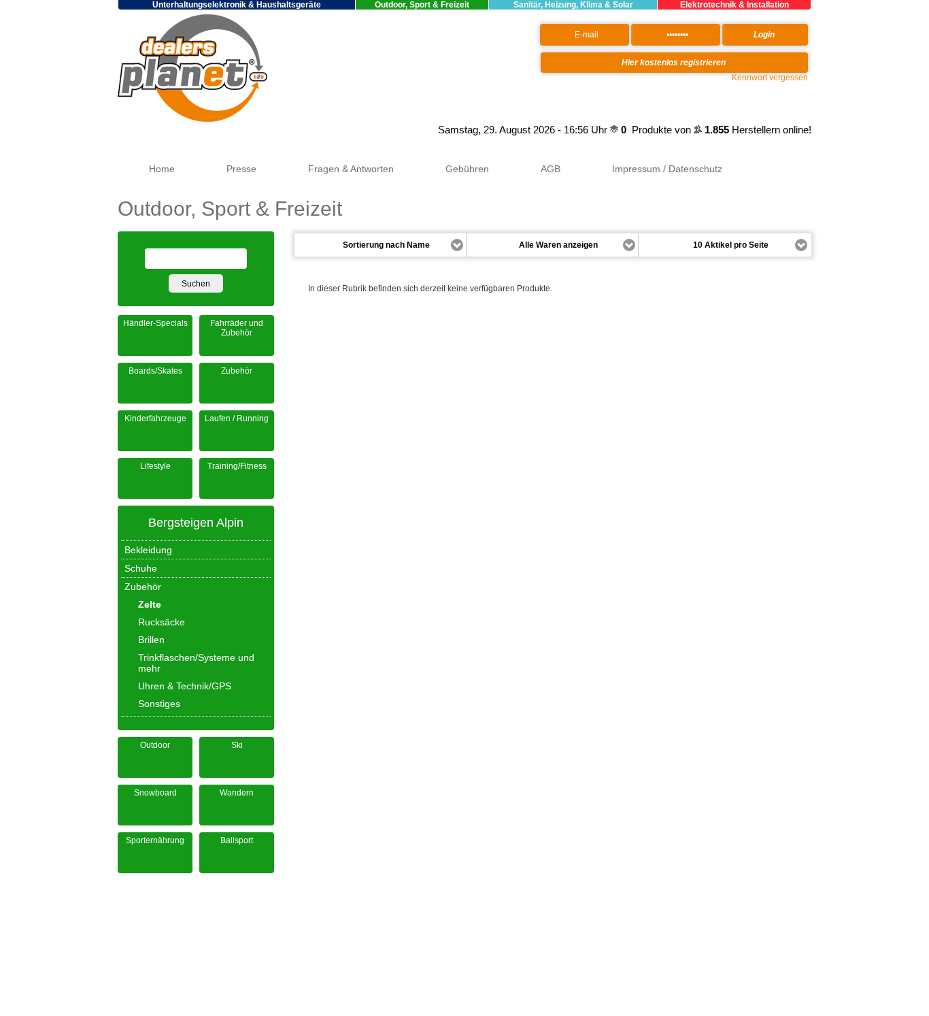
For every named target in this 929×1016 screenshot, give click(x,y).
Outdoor (155, 745)
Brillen (151, 639)
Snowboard (155, 793)
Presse (241, 168)
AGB (550, 168)
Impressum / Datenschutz (667, 168)
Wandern (237, 793)
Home (162, 168)
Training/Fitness (237, 466)
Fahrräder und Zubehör (236, 328)
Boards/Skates (155, 371)
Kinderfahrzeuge (155, 418)
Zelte (149, 604)
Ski (237, 745)
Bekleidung (148, 549)
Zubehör (236, 371)
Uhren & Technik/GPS (184, 686)
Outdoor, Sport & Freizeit (422, 5)
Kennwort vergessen (770, 77)
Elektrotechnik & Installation (734, 5)
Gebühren (467, 168)
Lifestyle (155, 466)
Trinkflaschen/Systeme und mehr (196, 663)
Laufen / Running (237, 418)
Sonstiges (159, 703)
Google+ (419, 130)
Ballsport (236, 840)
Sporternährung (155, 840)
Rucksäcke (161, 622)
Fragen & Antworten (351, 168)
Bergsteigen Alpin (195, 522)
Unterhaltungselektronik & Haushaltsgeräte (236, 5)
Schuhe (140, 568)
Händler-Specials (155, 323)
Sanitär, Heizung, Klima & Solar (573, 5)
